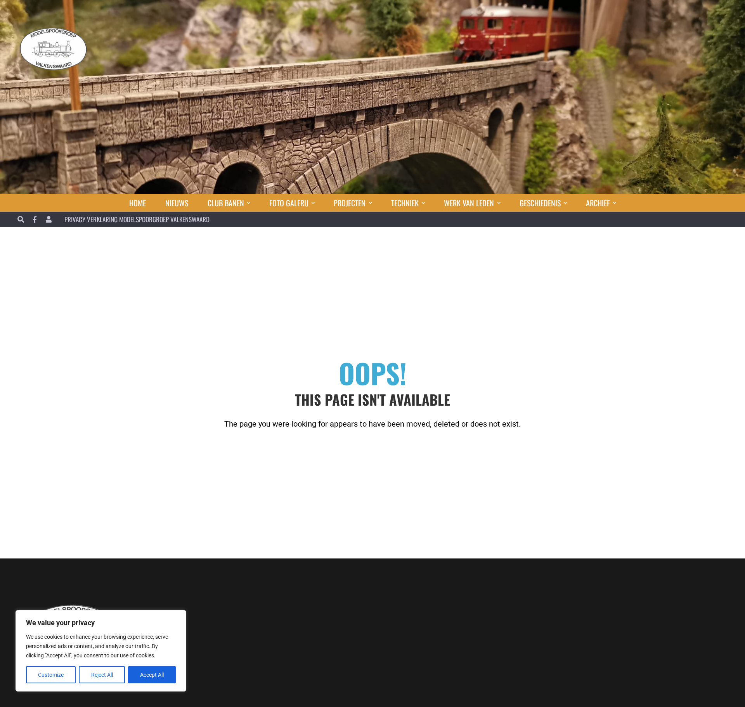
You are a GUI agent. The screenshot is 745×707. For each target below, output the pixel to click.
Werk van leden (469, 203)
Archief (598, 203)
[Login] (48, 219)
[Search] (21, 219)
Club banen (226, 203)
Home (137, 203)
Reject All (102, 675)
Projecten (350, 203)
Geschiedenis (540, 203)
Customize (51, 675)
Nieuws (176, 203)
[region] (101, 650)
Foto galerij (288, 203)
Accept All (152, 675)
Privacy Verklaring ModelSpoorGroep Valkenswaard (137, 219)
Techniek (405, 203)
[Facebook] (35, 219)
